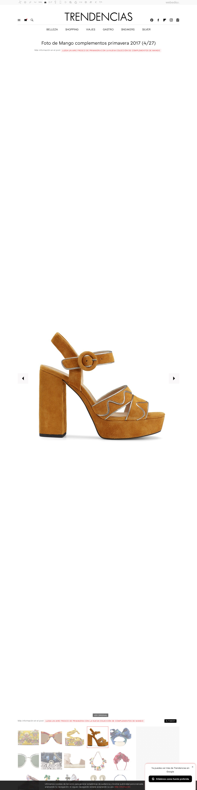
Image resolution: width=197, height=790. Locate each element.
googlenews (177, 20)
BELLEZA (52, 29)
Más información (122, 787)
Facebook (158, 20)
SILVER (146, 29)
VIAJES (90, 29)
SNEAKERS (128, 29)
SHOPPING (71, 29)
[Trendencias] (98, 16)
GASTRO (108, 29)
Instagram (171, 20)
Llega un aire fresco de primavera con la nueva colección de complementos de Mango (111, 50)
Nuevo (25, 20)
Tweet (171, 721)
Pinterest (151, 20)
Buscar (32, 20)
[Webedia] (172, 2)
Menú (19, 20)
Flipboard (164, 20)
